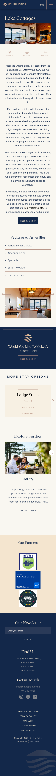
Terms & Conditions (28, 711)
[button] (49, 294)
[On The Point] (14, 4)
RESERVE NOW (28, 221)
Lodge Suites (28, 395)
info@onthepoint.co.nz (28, 686)
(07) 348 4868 (28, 690)
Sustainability (28, 725)
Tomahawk (34, 741)
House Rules (28, 730)
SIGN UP (28, 640)
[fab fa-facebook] (28, 697)
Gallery (28, 479)
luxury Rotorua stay (34, 207)
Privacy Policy (28, 716)
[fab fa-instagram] (21, 697)
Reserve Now (28, 359)
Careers (28, 721)
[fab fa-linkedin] (35, 697)
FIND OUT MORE (28, 511)
